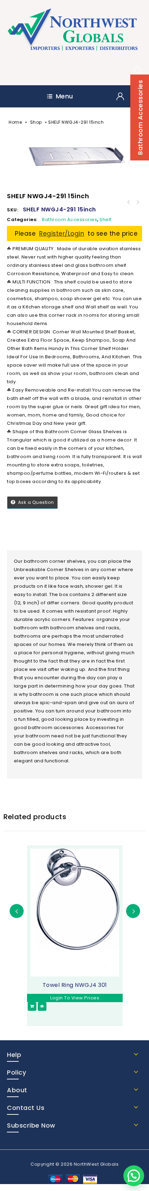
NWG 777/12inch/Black (128, 202)
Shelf (105, 219)
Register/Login (61, 233)
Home (15, 122)
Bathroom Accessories (69, 219)
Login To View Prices (74, 998)
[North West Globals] (74, 30)
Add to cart (32, 1006)
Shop (36, 122)
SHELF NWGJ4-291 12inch (137, 202)
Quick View (42, 1006)
